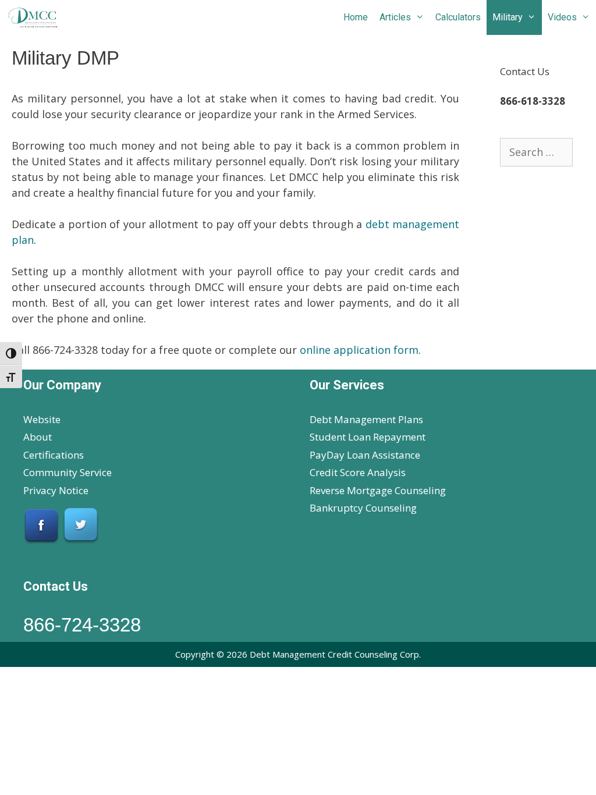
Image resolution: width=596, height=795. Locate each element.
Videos (562, 17)
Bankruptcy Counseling (363, 507)
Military (507, 17)
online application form (359, 350)
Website (42, 419)
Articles (395, 17)
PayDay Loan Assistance (365, 455)
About (37, 436)
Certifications (53, 455)
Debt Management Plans (366, 419)
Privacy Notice (55, 490)
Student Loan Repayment (367, 436)
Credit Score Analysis (358, 472)
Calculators (458, 17)
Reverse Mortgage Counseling (378, 490)
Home (355, 17)
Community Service (67, 472)
